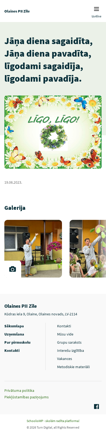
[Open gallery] (12, 269)
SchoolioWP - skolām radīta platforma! (53, 421)
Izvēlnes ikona (96, 9)
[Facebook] (96, 406)
